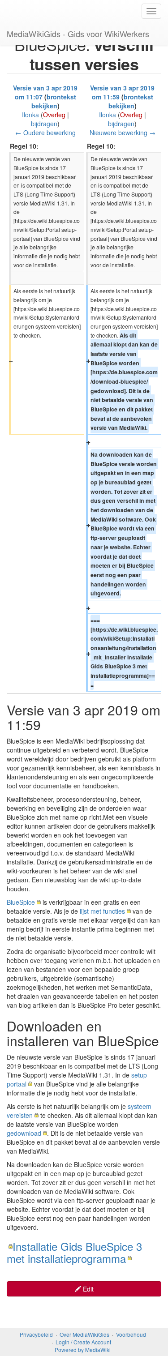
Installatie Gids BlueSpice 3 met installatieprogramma (74, 1252)
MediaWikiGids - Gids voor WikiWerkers (78, 33)
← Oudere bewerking (45, 132)
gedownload (24, 1133)
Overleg (54, 114)
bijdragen (44, 123)
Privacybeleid (36, 1334)
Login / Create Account (83, 1342)
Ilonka (30, 114)
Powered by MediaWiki (83, 1349)
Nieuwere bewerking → (122, 132)
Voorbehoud (131, 1334)
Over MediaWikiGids (84, 1334)
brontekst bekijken (53, 101)
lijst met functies (102, 911)
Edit (87, 1288)
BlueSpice (21, 902)
